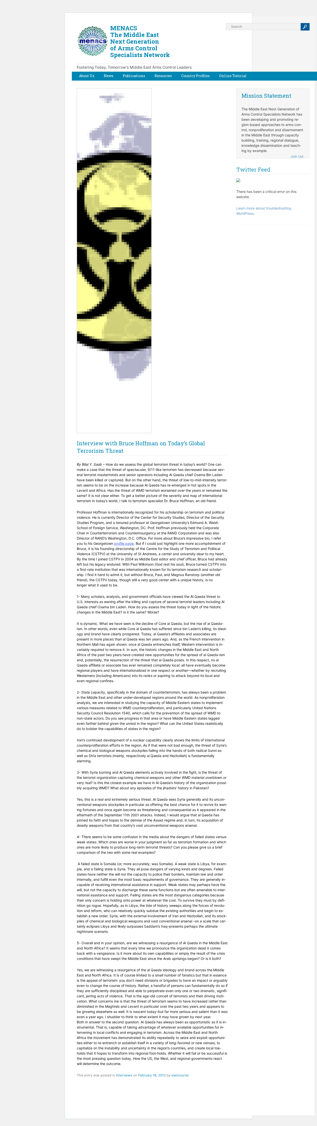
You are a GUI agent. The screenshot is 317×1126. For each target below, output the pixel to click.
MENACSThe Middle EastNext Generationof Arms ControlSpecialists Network (140, 41)
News (108, 75)
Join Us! (297, 156)
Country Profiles (195, 75)
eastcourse (180, 1075)
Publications (134, 75)
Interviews (124, 1075)
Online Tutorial (233, 75)
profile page (124, 543)
